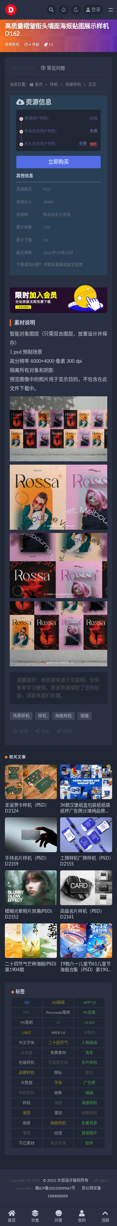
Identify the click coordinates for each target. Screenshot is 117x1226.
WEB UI (58, 1033)
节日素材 (26, 1143)
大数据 (26, 1083)
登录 (95, 9)
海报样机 (63, 716)
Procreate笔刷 (58, 1013)
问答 (58, 1220)
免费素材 (58, 1053)
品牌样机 (26, 1073)
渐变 (27, 1113)
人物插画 (89, 1043)
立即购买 (58, 162)
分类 (35, 1220)
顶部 (105, 1220)
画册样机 (58, 1123)
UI (58, 1023)
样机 (54, 85)
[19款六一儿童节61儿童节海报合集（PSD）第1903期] (86, 940)
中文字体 (26, 1043)
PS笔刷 (26, 1023)
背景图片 (89, 1133)
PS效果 (89, 1013)
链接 (66, 731)
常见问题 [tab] (56, 68)
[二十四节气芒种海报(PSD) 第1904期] (31, 940)
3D (26, 1002)
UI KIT (89, 1023)
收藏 (23, 731)
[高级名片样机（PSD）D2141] (86, 887)
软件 (89, 1143)
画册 (27, 1123)
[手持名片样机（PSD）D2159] (31, 834)
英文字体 (58, 1143)
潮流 (58, 1113)
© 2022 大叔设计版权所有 (66, 1180)
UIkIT (26, 1033)
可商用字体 (58, 1063)
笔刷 (27, 1133)
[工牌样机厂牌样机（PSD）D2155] (86, 834)
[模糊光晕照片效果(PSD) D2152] (31, 887)
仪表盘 (26, 1053)
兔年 (89, 1053)
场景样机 (12, 45)
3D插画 (58, 1002)
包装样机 (26, 1063)
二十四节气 (58, 1043)
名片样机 (89, 1063)
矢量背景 (89, 1123)
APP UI (90, 1002)
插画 (89, 1093)
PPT (26, 1013)
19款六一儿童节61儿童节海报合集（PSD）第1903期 (85, 970)
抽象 (58, 1093)
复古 (89, 1073)
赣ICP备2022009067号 (55, 1188)
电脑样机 (89, 1113)
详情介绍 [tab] (26, 68)
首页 (39, 85)
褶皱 (84, 716)
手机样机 (26, 1093)
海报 (44, 731)
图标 (58, 1073)
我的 (82, 1220)
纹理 (58, 1133)
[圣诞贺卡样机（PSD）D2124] (31, 782)
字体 (58, 1083)
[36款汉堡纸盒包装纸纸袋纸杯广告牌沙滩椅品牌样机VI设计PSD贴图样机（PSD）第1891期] (86, 782)
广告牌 (89, 1083)
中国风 (89, 1033)
